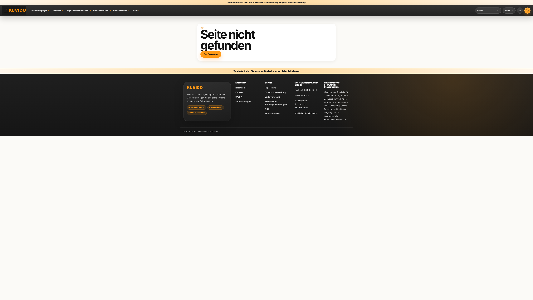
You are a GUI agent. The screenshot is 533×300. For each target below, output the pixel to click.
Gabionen (57, 10)
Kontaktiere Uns (272, 113)
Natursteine (241, 88)
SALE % (238, 97)
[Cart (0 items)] (527, 11)
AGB (267, 109)
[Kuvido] (14, 10)
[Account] (520, 11)
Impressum (270, 88)
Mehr (135, 10)
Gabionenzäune (120, 10)
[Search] (498, 11)
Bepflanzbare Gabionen (77, 10)
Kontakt (239, 92)
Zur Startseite (211, 54)
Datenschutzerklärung (275, 92)
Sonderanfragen (243, 101)
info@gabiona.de (309, 113)
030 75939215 (301, 107)
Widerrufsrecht (272, 97)
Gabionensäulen (100, 10)
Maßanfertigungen (39, 10)
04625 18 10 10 (309, 90)
